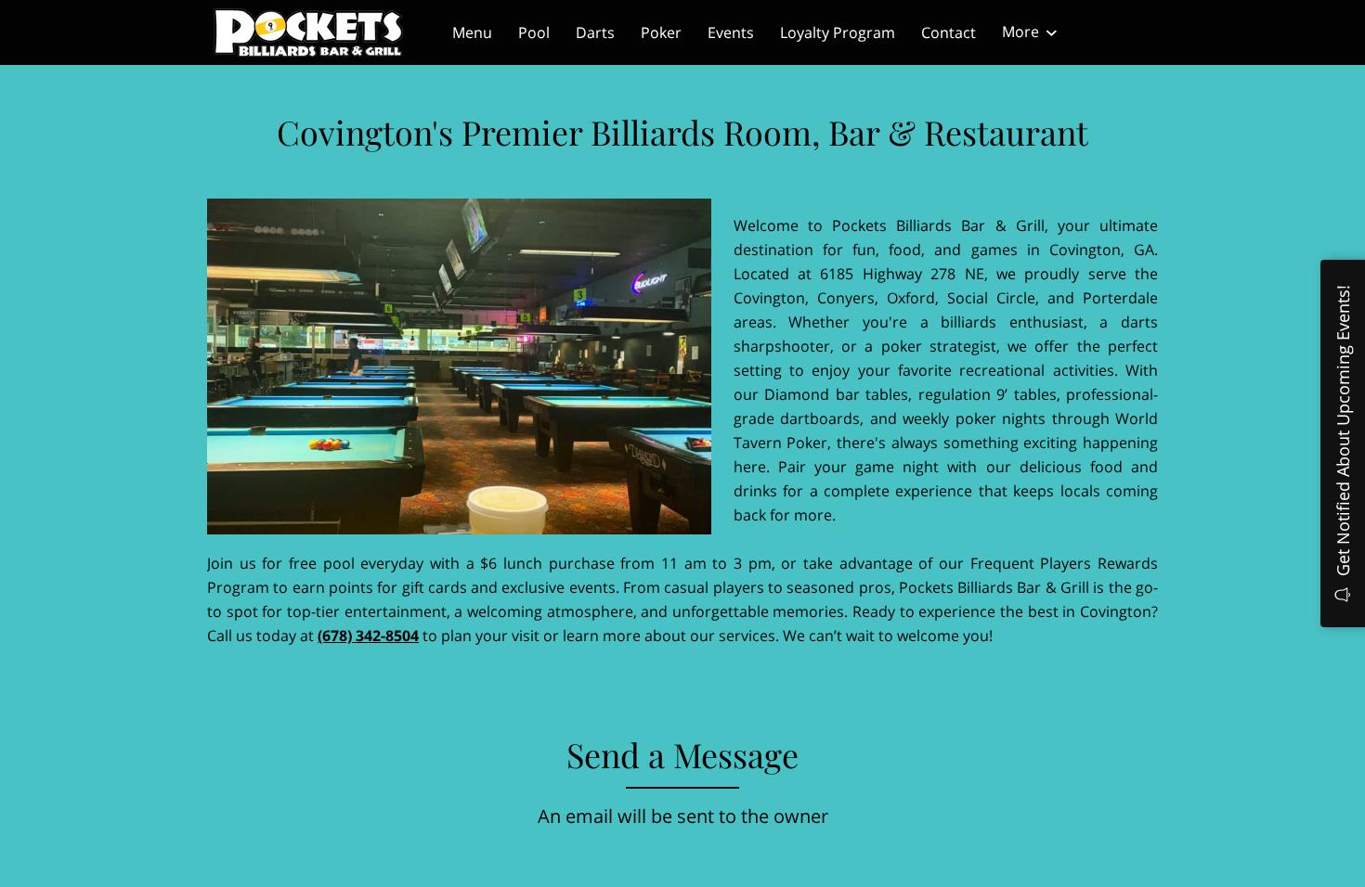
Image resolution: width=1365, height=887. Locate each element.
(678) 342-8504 (368, 635)
